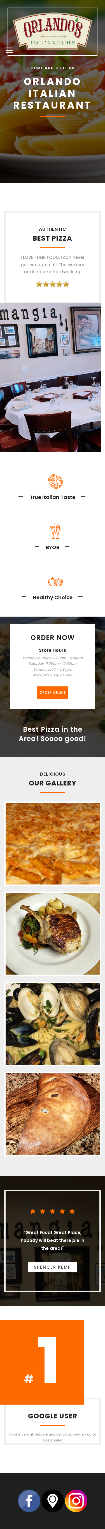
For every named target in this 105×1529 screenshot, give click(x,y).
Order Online (52, 692)
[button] (8, 49)
